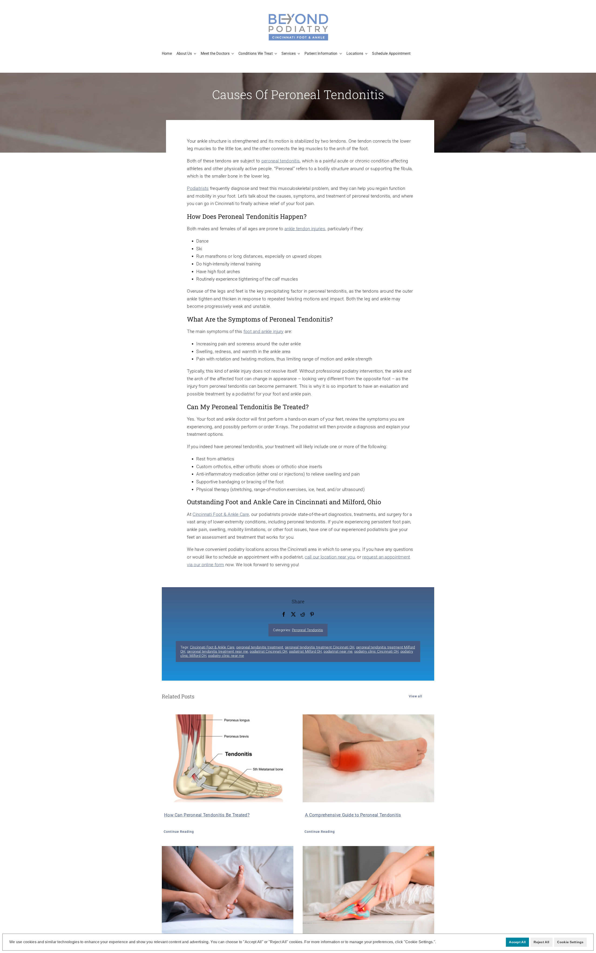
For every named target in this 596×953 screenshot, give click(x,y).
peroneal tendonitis (280, 161)
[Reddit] (302, 614)
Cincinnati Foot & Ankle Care (221, 514)
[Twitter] (293, 614)
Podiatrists (198, 188)
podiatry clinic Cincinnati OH (376, 651)
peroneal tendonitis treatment (259, 647)
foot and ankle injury (264, 331)
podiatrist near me (338, 651)
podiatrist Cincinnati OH (268, 651)
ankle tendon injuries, (305, 228)
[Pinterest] (312, 614)
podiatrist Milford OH (305, 651)
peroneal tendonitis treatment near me (217, 651)
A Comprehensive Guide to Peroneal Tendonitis (353, 815)
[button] (437, 942)
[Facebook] (283, 614)
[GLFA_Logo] (298, 14)
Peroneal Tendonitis (307, 630)
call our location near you (330, 557)
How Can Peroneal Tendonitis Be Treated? (207, 815)
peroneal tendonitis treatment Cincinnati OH (319, 647)
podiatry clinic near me (226, 656)
